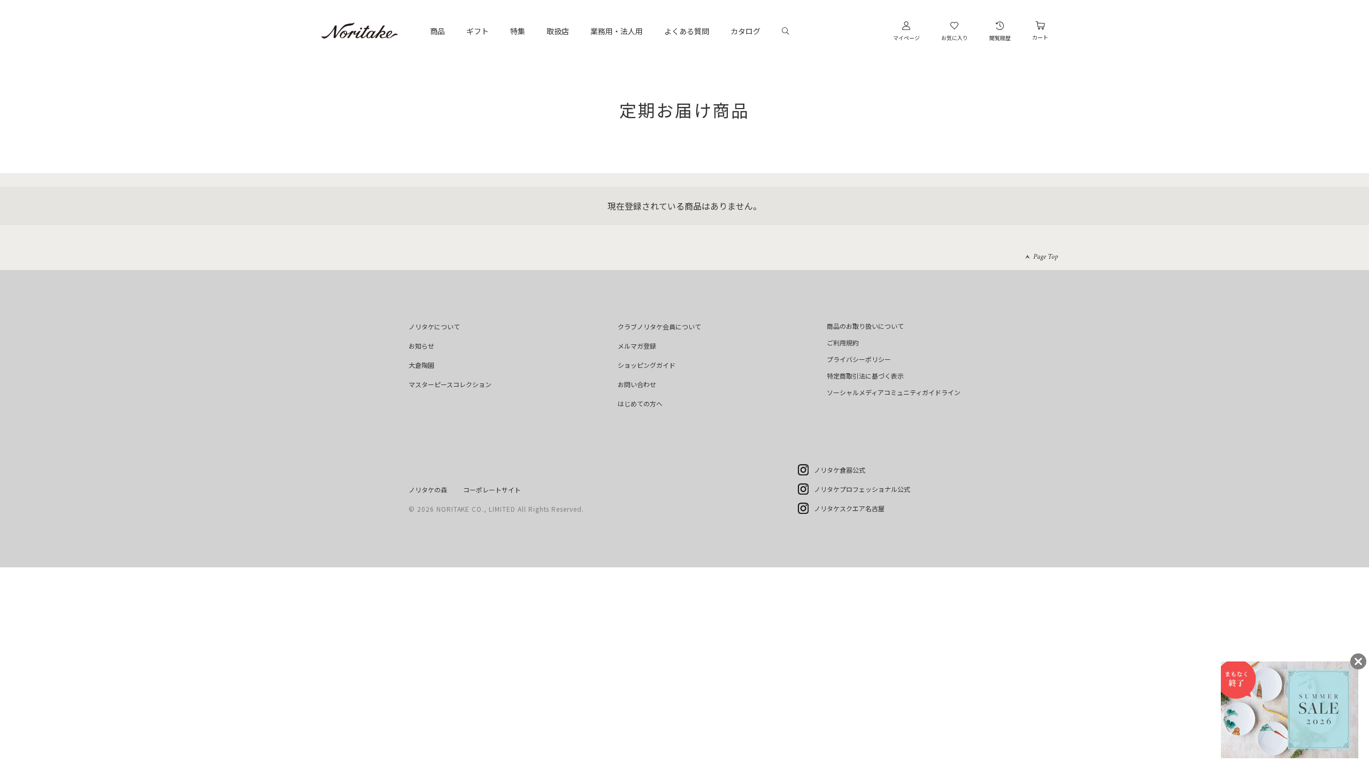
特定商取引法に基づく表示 (865, 375)
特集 (517, 31)
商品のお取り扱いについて (865, 325)
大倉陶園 (421, 364)
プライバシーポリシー (859, 359)
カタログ (745, 31)
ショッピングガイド (646, 364)
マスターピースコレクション (450, 384)
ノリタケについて (434, 326)
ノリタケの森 (428, 489)
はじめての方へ (640, 403)
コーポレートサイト (492, 489)
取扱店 (558, 31)
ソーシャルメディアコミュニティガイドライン (893, 392)
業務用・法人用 (616, 31)
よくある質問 (686, 31)
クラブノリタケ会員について (659, 326)
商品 (437, 31)
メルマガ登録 (637, 345)
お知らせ (421, 345)
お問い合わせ (637, 384)
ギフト (477, 31)
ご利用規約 (843, 342)
